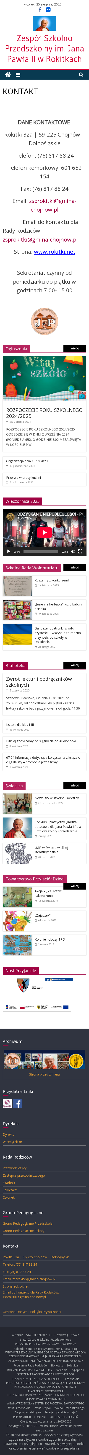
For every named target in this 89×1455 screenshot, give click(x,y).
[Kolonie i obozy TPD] (17, 937)
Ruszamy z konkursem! (52, 580)
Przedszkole (71, 1379)
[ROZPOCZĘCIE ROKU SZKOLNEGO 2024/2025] (44, 359)
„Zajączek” (42, 915)
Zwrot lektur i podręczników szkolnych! (39, 681)
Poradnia (61, 1370)
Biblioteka (56, 1365)
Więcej (75, 348)
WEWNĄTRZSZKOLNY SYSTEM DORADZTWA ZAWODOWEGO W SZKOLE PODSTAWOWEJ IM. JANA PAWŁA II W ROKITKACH (45, 1354)
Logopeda (77, 1370)
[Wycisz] (73, 551)
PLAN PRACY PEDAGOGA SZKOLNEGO (36, 1379)
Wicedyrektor (12, 1142)
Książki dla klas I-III (20, 724)
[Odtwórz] (8, 551)
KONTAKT (40, 1417)
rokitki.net (62, 251)
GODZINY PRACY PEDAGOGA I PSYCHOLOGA (46, 1374)
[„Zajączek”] (17, 913)
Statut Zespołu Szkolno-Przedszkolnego (45, 1340)
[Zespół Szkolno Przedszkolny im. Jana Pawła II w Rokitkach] (8, 75)
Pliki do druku (22, 1417)
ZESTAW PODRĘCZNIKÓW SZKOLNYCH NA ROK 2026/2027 (45, 1361)
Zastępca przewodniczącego (24, 1175)
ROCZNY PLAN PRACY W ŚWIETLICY (29, 1370)
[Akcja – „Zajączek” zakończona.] (17, 889)
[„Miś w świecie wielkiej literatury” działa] (17, 845)
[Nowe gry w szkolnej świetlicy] (17, 796)
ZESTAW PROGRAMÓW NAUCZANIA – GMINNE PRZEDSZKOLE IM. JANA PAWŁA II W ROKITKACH (46, 1397)
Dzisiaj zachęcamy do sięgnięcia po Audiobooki (41, 741)
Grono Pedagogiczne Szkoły (23, 1231)
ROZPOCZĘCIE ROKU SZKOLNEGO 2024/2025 (44, 412)
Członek (9, 1197)
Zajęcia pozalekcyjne (27, 1412)
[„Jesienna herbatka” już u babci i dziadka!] (17, 602)
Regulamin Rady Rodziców (30, 1365)
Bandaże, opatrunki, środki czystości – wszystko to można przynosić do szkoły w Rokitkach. (58, 635)
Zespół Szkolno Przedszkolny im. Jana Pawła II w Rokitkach (44, 48)
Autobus (17, 1335)
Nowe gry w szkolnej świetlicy (57, 798)
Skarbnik (9, 1183)
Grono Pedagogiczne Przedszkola (27, 1223)
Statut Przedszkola (18, 1408)
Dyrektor (9, 1134)
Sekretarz (10, 1190)
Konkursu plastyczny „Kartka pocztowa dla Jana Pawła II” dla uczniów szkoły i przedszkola (58, 826)
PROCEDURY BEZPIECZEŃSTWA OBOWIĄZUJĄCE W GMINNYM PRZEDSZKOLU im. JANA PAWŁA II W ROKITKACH (45, 1385)
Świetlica (72, 1365)
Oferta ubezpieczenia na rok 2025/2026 (45, 1421)
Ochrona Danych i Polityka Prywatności (32, 1312)
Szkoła (75, 1335)
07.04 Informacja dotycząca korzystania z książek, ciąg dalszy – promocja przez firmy (43, 759)
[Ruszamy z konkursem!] (17, 578)
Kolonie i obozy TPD (50, 939)
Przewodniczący (14, 1168)
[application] (44, 532)
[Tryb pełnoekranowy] (80, 551)
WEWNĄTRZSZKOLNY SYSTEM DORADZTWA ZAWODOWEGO (45, 1403)
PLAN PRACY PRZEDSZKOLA (45, 1391)
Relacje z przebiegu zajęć (60, 1412)
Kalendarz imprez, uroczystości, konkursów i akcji (46, 1349)
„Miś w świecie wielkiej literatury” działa (51, 849)
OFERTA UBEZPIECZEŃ (64, 1417)
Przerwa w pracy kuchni (23, 477)
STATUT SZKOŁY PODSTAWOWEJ (47, 1335)
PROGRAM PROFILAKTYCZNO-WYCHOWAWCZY (45, 1344)
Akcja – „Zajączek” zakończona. (48, 893)
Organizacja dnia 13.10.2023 (27, 461)
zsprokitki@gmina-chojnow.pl (40, 239)
